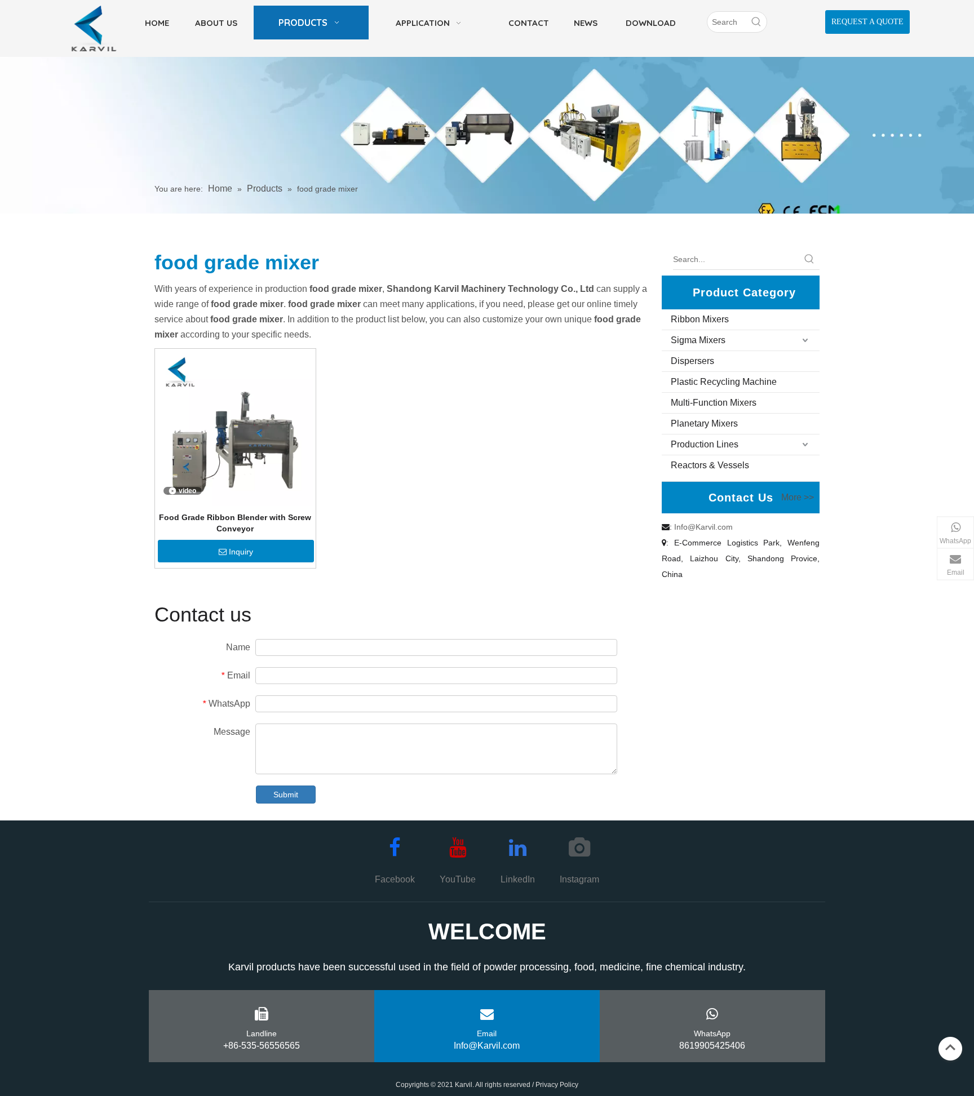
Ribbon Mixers (700, 319)
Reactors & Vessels (710, 465)
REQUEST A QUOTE (867, 21)
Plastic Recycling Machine (724, 382)
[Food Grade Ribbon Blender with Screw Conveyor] (235, 428)
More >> (797, 497)
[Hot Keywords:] (756, 22)
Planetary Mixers (704, 423)
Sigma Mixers (698, 340)
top (950, 1047)
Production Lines (704, 444)
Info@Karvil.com (703, 526)
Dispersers (692, 361)
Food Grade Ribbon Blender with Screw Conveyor (235, 523)
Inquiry (241, 551)
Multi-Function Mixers (713, 402)
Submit (285, 794)
